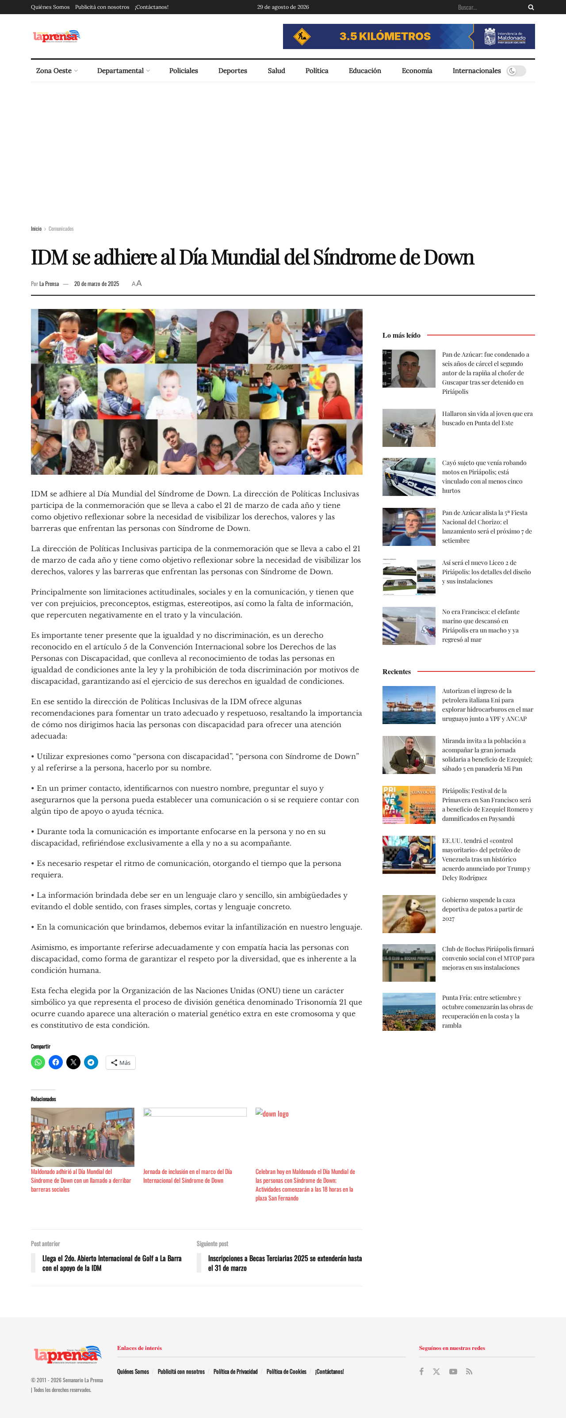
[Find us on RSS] (469, 1371)
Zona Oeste (54, 70)
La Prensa (49, 283)
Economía (417, 70)
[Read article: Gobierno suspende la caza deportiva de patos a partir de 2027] (409, 914)
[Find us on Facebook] (421, 1371)
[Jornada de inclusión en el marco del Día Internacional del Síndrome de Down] (195, 1137)
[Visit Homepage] (56, 36)
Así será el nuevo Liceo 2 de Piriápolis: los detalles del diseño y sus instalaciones (486, 571)
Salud (276, 70)
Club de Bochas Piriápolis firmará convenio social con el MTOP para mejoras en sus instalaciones (488, 958)
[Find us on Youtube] (453, 1371)
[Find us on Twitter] (436, 1372)
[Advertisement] (283, 148)
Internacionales (477, 70)
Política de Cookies (286, 1371)
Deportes (232, 70)
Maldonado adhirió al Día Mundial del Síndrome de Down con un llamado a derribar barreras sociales (81, 1179)
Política (317, 70)
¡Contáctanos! (151, 7)
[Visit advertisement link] (409, 36)
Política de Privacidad (236, 1371)
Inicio (36, 228)
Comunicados (61, 228)
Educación (365, 70)
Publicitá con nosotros (102, 7)
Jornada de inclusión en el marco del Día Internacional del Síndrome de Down (187, 1175)
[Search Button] (529, 7)
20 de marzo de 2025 (96, 283)
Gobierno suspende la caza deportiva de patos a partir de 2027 (482, 909)
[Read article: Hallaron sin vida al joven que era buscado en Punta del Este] (409, 428)
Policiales (183, 70)
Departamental (120, 70)
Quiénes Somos (50, 7)
